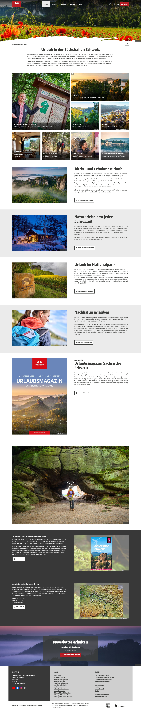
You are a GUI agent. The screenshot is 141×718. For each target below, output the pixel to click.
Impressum (15, 705)
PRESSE (97, 691)
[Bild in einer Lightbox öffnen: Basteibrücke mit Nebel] (39, 185)
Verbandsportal (99, 689)
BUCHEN (72, 4)
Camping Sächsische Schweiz (102, 681)
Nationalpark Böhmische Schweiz (63, 695)
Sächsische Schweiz (17, 44)
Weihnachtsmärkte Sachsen (61, 689)
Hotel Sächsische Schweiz (102, 675)
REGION (46, 4)
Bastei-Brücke (57, 675)
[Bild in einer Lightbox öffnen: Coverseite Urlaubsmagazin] (39, 396)
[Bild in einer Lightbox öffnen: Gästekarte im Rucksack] (39, 328)
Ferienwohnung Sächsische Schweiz (104, 677)
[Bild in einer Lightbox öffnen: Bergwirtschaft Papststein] (39, 233)
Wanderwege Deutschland (61, 679)
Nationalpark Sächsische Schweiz (63, 697)
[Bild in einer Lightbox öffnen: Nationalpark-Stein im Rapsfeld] (39, 280)
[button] (137, 716)
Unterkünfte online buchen (61, 683)
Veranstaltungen (99, 685)
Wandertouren (58, 687)
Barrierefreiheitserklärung (34, 705)
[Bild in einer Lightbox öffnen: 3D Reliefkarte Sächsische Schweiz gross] (101, 601)
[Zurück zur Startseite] (16, 4)
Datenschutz (23, 705)
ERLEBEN (54, 4)
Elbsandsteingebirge (59, 677)
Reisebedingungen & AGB (102, 694)
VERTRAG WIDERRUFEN (101, 696)
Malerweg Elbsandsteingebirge (62, 693)
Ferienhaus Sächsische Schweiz (103, 679)
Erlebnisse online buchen (60, 685)
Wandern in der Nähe (59, 681)
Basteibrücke (69, 58)
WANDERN (63, 4)
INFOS (80, 4)
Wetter (97, 687)
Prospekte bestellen (59, 691)
